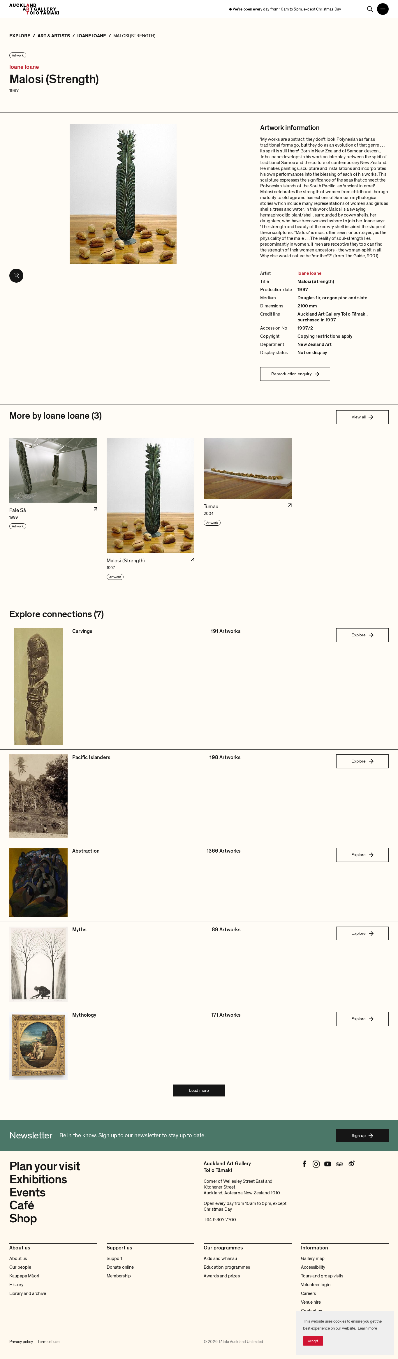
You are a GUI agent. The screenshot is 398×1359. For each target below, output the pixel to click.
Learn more (367, 1328)
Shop (23, 1218)
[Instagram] (316, 1164)
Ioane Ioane (24, 67)
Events (27, 1192)
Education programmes (227, 1267)
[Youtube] (327, 1164)
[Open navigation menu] (383, 9)
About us (18, 1258)
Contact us (311, 1311)
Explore (358, 635)
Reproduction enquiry (291, 374)
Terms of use (48, 1341)
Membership (119, 1276)
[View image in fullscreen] (16, 276)
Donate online (120, 1267)
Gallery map (313, 1258)
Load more (199, 1090)
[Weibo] (351, 1164)
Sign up (359, 1135)
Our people (20, 1267)
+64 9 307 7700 (220, 1220)
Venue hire (311, 1302)
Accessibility (313, 1267)
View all (359, 417)
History (16, 1284)
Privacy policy (21, 1341)
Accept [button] (313, 1341)
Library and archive (27, 1293)
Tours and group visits (322, 1276)
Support (115, 1258)
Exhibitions (38, 1179)
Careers (308, 1293)
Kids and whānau (220, 1258)
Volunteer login (315, 1284)
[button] (53, 509)
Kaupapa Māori (24, 1276)
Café (21, 1205)
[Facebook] (304, 1164)
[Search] (370, 9)
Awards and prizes (222, 1276)
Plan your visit (44, 1166)
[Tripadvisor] (339, 1164)
